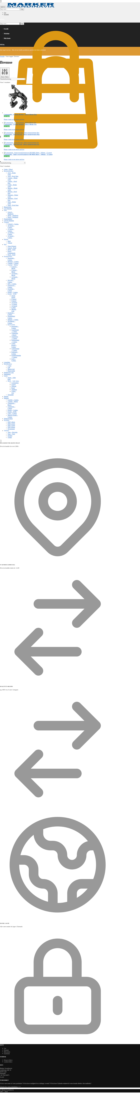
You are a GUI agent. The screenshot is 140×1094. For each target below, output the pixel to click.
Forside (2, 56)
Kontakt (6, 14)
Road (13, 388)
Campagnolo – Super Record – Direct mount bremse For (21, 144)
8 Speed (13, 299)
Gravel (13, 384)
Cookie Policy (8, 1062)
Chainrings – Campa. (14, 337)
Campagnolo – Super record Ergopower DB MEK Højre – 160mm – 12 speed (28, 154)
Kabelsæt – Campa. (14, 353)
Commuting (15, 383)
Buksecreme (7, 207)
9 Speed (13, 301)
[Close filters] (1, 441)
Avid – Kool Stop (13, 176)
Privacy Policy (8, 1060)
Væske (10, 437)
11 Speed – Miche (14, 277)
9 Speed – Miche (14, 271)
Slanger (6, 396)
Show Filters (5, 77)
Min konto (7, 1052)
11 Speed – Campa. (11, 230)
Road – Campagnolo (11, 252)
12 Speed (14, 306)
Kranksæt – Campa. (11, 313)
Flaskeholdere (8, 219)
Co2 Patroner (8, 208)
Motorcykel (11, 369)
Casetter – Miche (13, 401)
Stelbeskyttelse (8, 418)
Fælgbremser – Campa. (15, 341)
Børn (9, 241)
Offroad (13, 386)
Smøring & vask (9, 372)
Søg (22, 9)
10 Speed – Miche (14, 274)
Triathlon (14, 389)
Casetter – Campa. (13, 263)
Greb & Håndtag (9, 220)
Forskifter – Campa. (11, 289)
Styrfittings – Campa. (11, 322)
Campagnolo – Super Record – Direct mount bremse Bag (22, 134)
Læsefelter (7, 362)
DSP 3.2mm (11, 425)
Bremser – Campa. (13, 261)
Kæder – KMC (12, 412)
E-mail (2, 1077)
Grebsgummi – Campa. (15, 349)
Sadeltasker (7, 374)
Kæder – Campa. (13, 292)
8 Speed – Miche (14, 267)
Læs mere (7, 116)
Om (5, 13)
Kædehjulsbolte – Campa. (16, 356)
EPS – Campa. (12, 284)
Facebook (7, 1053)
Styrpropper (11, 429)
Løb (9, 367)
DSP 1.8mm (11, 422)
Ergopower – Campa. (12, 286)
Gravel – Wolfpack (10, 213)
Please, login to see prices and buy (14, 119)
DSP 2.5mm (11, 424)
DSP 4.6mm (11, 427)
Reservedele (11, 371)
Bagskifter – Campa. (11, 259)
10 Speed (14, 302)
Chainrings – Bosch (14, 334)
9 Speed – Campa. (13, 224)
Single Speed (13, 296)
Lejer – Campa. (13, 359)
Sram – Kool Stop (13, 205)
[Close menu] (1, 1)
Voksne (10, 243)
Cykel (9, 366)
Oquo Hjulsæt (12, 246)
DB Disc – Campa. (11, 281)
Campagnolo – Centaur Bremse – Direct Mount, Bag (20, 114)
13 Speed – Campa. (11, 237)
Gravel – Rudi (12, 248)
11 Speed (14, 304)
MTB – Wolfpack (13, 215)
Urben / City (13, 392)
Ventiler (10, 436)
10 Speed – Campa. (11, 226)
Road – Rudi (11, 255)
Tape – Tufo (11, 434)
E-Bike (13, 307)
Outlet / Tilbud (8, 169)
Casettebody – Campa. (15, 330)
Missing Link (13, 310)
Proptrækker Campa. (11, 317)
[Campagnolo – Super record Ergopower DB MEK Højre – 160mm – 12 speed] (44, 153)
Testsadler (11, 395)
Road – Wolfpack (13, 217)
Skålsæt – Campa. (13, 319)
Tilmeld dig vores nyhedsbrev (9, 1086)
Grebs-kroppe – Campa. (14, 345)
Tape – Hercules (12, 432)
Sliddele (6, 398)
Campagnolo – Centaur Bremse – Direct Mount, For (20, 124)
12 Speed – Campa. (11, 233)
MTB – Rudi (11, 249)
